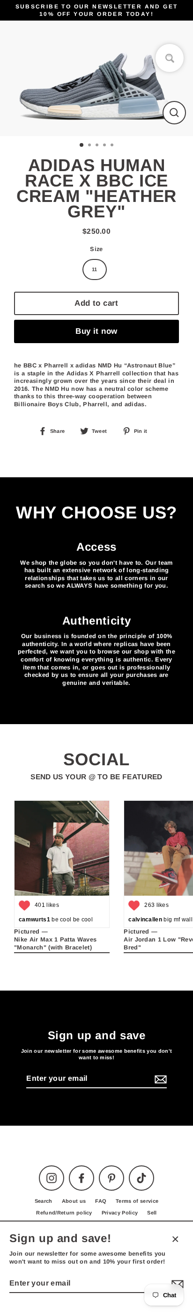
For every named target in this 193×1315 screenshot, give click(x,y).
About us (74, 1201)
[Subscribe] (159, 1079)
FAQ (100, 1201)
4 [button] (105, 146)
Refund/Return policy (64, 1212)
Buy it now (96, 331)
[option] (96, 78)
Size (96, 248)
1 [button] (82, 145)
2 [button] (90, 146)
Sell (151, 1212)
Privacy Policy (120, 1212)
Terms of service (137, 1201)
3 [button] (98, 146)
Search (43, 1201)
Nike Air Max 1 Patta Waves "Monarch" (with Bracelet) (55, 943)
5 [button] (113, 146)
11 (94, 269)
